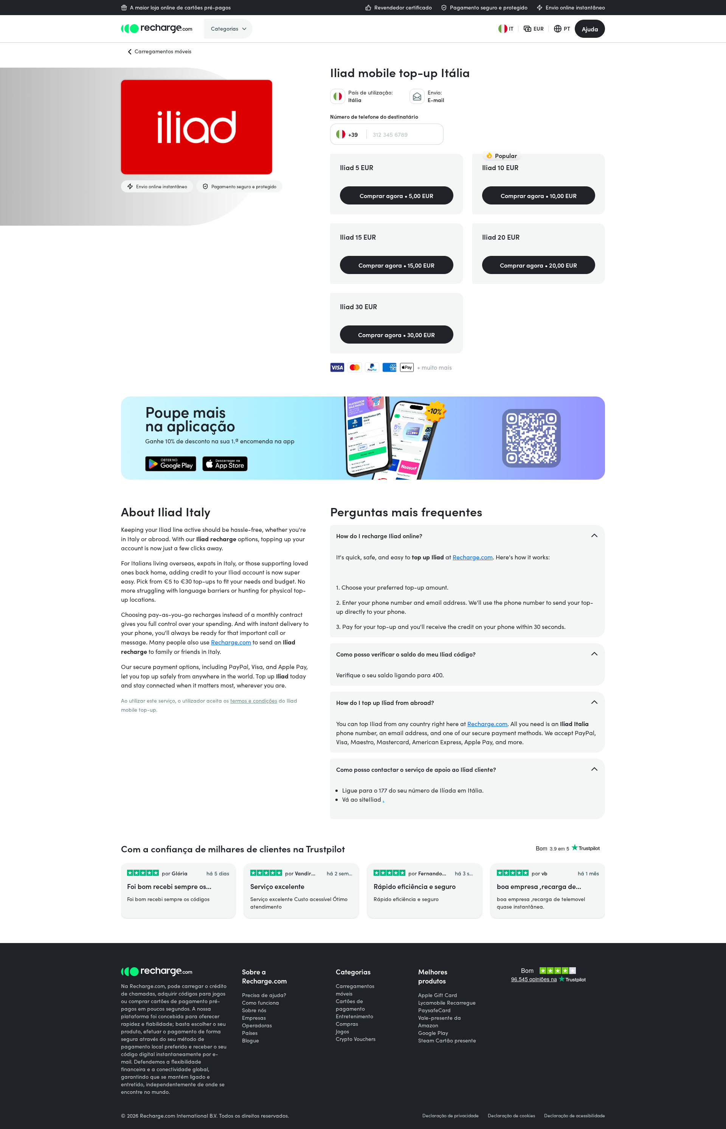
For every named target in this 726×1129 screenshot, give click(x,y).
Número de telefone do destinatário (374, 116)
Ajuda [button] (590, 29)
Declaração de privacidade (450, 1115)
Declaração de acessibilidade (574, 1115)
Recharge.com (231, 642)
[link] (170, 463)
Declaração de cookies (511, 1115)
